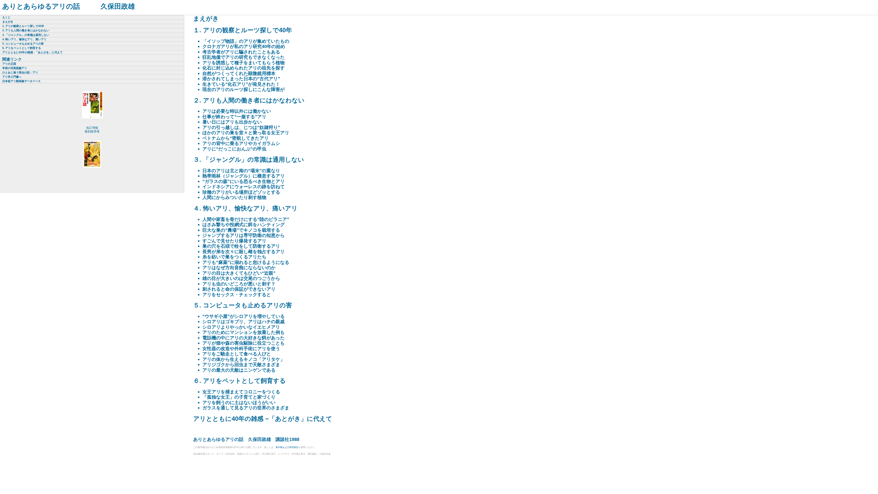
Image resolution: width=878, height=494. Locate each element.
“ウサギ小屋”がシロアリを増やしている (243, 316)
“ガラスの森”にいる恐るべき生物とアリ (243, 181)
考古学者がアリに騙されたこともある (241, 51)
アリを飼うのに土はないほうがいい (239, 402)
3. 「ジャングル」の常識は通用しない (25, 35)
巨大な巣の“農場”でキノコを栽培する (241, 230)
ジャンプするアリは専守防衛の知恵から (243, 235)
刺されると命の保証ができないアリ (239, 289)
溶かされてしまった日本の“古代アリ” (241, 78)
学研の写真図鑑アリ (14, 68)
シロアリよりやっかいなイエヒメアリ (241, 327)
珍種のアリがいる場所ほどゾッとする (241, 192)
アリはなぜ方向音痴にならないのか (239, 267)
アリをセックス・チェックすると (236, 294)
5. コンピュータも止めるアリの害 (23, 43)
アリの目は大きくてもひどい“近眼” (239, 273)
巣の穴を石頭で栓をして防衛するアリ (241, 246)
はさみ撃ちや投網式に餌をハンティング (243, 224)
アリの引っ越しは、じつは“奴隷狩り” (241, 127)
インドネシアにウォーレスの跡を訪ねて (243, 186)
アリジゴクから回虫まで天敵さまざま (241, 364)
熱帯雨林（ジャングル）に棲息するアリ (243, 175)
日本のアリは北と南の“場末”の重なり (241, 170)
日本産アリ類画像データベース (21, 81)
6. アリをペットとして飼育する (21, 48)
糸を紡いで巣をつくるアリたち (234, 256)
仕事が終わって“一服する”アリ (234, 116)
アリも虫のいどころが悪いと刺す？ (239, 283)
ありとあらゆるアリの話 (41, 6)
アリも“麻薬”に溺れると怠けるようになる (245, 262)
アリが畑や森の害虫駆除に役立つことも (243, 343)
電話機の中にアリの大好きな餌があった (243, 337)
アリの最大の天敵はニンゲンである (239, 370)
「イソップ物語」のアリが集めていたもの (245, 41)
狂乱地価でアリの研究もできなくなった (243, 57)
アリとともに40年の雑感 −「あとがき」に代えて (262, 418)
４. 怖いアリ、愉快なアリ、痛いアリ (245, 208)
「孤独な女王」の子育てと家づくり (239, 397)
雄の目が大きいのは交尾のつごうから (241, 278)
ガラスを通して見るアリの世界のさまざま (245, 407)
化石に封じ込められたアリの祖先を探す (243, 67)
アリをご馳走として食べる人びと (236, 353)
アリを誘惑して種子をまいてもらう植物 (243, 62)
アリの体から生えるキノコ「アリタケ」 (243, 359)
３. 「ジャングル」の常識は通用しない (248, 159)
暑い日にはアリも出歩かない (232, 121)
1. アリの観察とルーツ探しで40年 (23, 26)
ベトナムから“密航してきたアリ (235, 138)
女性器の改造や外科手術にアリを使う (241, 348)
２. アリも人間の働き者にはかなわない (249, 100)
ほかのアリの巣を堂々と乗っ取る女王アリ (245, 132)
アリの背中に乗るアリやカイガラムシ (241, 143)
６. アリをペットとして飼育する (239, 380)
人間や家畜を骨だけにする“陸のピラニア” (245, 219)
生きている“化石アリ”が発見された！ (241, 84)
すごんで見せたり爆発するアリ (234, 240)
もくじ (6, 17)
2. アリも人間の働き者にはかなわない (25, 30)
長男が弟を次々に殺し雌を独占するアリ (243, 251)
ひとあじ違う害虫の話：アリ (20, 72)
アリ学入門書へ (11, 76)
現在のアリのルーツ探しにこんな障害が (243, 89)
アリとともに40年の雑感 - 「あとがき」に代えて (32, 52)
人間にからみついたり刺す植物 (234, 197)
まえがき (206, 18)
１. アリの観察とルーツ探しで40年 (242, 30)
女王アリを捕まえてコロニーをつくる (241, 391)
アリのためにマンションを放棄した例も (243, 332)
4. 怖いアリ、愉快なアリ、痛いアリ (24, 39)
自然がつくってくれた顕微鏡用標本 (239, 73)
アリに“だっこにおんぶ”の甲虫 (234, 148)
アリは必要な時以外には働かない (236, 111)
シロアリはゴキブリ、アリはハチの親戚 (243, 321)
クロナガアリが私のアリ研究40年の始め (243, 46)
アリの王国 (9, 63)
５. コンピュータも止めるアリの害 (242, 305)
